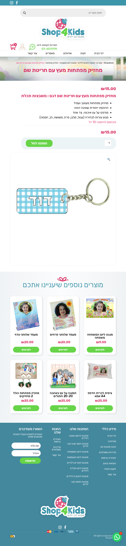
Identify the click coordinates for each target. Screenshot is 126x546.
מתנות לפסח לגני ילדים (79, 483)
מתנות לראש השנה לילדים (78, 437)
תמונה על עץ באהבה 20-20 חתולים (63, 394)
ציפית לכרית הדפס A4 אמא (100, 394)
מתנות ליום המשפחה (77, 451)
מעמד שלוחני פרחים (63, 334)
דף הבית (111, 435)
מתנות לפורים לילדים (77, 462)
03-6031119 (49, 48)
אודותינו (112, 441)
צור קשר (111, 474)
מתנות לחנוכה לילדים (77, 476)
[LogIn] (22, 47)
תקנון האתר (110, 468)
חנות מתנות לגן (108, 446)
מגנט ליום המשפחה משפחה (100, 336)
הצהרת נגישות (108, 457)
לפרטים (99, 349)
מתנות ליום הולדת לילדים (79, 469)
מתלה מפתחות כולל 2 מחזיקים (26, 394)
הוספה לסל (39, 143)
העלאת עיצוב (109, 463)
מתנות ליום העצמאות (77, 457)
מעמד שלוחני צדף (26, 334)
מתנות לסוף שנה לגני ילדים (77, 445)
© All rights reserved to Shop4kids (105, 536)
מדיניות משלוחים (107, 452)
